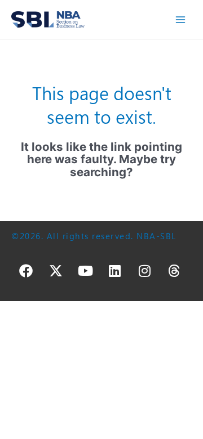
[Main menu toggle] (180, 19)
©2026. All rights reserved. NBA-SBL (93, 236)
